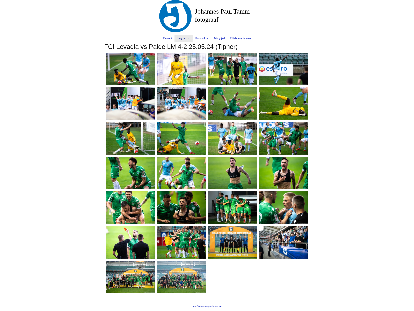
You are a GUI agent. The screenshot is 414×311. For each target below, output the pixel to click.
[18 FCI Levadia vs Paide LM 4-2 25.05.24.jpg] (181, 207)
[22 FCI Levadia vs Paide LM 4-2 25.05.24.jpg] (181, 242)
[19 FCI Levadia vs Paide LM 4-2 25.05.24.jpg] (232, 207)
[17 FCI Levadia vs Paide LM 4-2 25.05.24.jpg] (130, 207)
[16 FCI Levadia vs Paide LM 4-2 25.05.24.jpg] (283, 173)
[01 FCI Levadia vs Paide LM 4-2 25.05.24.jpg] (130, 69)
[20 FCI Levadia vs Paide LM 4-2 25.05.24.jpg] (283, 207)
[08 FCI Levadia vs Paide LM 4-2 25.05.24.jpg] (283, 103)
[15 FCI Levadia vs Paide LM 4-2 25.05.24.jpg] (232, 173)
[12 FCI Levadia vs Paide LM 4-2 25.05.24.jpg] (283, 138)
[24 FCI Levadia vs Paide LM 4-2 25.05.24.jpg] (283, 242)
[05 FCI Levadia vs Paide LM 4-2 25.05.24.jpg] (130, 103)
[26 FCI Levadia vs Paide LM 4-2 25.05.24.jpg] (181, 277)
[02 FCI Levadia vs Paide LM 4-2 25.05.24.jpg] (181, 69)
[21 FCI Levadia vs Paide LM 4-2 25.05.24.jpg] (130, 242)
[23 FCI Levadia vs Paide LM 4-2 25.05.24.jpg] (232, 242)
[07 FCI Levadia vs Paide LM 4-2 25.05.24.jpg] (232, 103)
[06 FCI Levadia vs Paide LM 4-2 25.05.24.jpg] (181, 103)
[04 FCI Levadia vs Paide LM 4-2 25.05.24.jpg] (283, 69)
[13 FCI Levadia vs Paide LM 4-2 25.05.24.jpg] (130, 173)
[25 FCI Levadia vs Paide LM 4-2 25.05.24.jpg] (130, 277)
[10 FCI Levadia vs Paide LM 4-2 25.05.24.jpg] (181, 138)
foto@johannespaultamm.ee (207, 306)
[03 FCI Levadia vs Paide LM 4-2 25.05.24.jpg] (232, 69)
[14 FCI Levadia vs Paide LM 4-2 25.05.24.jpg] (181, 173)
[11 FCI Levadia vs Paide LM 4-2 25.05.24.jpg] (232, 138)
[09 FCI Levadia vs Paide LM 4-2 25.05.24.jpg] (130, 138)
